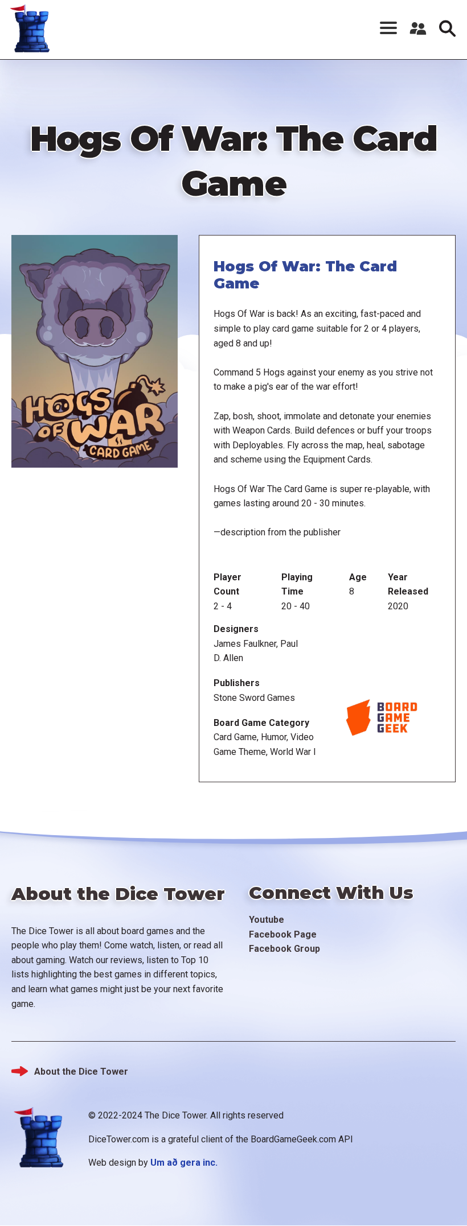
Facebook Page (283, 934)
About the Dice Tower (81, 1071)
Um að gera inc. (184, 1162)
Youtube (266, 919)
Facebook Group (284, 948)
